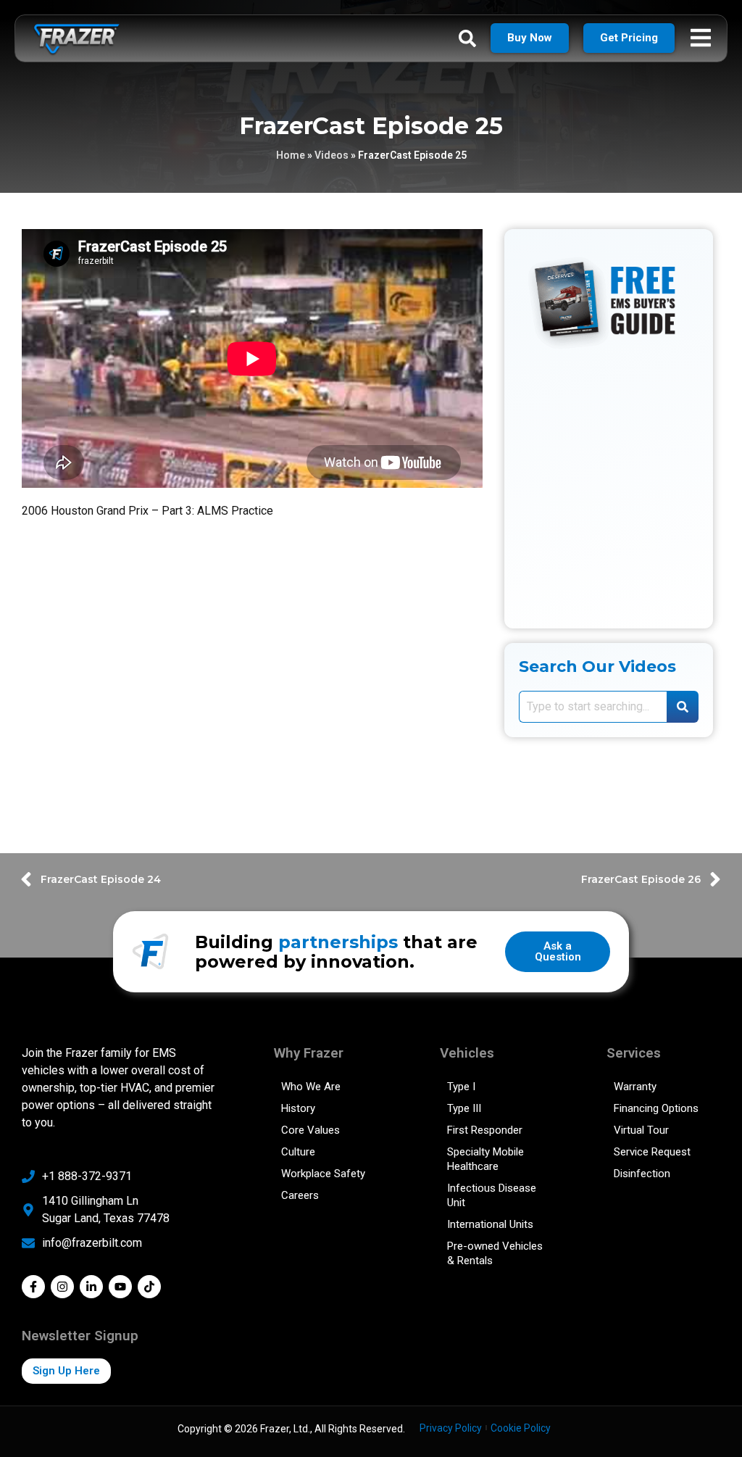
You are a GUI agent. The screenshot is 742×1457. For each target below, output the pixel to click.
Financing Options (656, 1108)
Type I (461, 1086)
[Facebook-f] (33, 1286)
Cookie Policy (521, 1428)
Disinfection (642, 1173)
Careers (300, 1195)
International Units (490, 1224)
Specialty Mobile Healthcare (485, 1159)
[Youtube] (120, 1286)
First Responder (484, 1130)
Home (290, 155)
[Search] (683, 707)
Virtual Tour (641, 1130)
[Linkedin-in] (91, 1286)
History (298, 1108)
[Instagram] (62, 1286)
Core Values (310, 1130)
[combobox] (593, 707)
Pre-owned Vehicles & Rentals (495, 1253)
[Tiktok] (149, 1286)
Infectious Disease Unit (491, 1195)
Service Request (652, 1151)
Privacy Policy (451, 1428)
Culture (298, 1151)
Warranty (635, 1086)
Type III (464, 1108)
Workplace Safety (323, 1173)
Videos (331, 155)
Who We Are (311, 1086)
